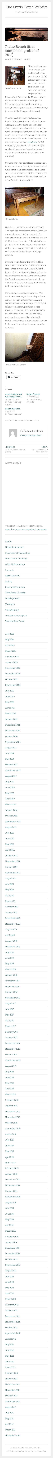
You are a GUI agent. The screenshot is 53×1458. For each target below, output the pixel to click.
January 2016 (11, 1105)
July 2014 (9, 1208)
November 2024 (12, 730)
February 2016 (11, 1100)
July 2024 (9, 753)
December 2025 (12, 668)
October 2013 (11, 1259)
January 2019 (11, 941)
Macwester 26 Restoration (17, 553)
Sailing (8, 581)
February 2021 (11, 906)
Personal (9, 570)
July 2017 (9, 1009)
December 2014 (12, 1179)
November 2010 (12, 1435)
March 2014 (10, 1231)
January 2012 (11, 1378)
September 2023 (12, 770)
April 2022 (10, 850)
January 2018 (11, 975)
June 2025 (10, 696)
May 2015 (9, 1151)
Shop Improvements (15, 587)
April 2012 (9, 1361)
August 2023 (11, 776)
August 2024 (11, 747)
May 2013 (9, 1287)
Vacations (10, 604)
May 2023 (9, 793)
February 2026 (12, 656)
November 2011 (12, 1390)
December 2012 (12, 1316)
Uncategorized (12, 598)
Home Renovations (14, 547)
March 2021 (10, 901)
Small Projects (33, 394)
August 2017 (10, 1003)
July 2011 (9, 1412)
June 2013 (9, 1282)
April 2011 (9, 1424)
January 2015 (11, 1174)
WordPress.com (38, 1451)
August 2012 (10, 1338)
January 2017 (11, 1037)
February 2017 (11, 1031)
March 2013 (10, 1299)
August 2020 (11, 929)
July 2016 (9, 1071)
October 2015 (11, 1122)
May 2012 (9, 1356)
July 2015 (9, 1139)
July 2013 (9, 1276)
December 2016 (12, 1043)
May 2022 (9, 844)
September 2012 (12, 1333)
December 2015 (12, 1111)
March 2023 (10, 804)
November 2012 (12, 1321)
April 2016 (10, 1088)
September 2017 (12, 997)
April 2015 (9, 1157)
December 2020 (12, 918)
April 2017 (9, 1020)
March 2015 (10, 1162)
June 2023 (10, 787)
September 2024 (12, 742)
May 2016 (9, 1083)
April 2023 (10, 798)
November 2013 (12, 1253)
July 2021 (9, 884)
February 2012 (11, 1373)
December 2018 (12, 946)
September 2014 (12, 1196)
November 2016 (12, 1049)
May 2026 (9, 639)
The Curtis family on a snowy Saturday (39, 449)
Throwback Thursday (15, 592)
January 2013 (11, 1310)
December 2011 (12, 1384)
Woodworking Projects (27, 420)
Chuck (27, 59)
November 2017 (12, 986)
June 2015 (9, 1145)
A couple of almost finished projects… (13, 395)
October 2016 (11, 1054)
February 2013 (11, 1304)
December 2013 (12, 1248)
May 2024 (9, 759)
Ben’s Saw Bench (12, 409)
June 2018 (10, 958)
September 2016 (12, 1060)
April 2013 (9, 1293)
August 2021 (10, 878)
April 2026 (10, 645)
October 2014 (11, 1191)
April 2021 (9, 895)
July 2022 (9, 832)
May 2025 (9, 702)
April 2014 (9, 1225)
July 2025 (9, 690)
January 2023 (11, 810)
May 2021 (9, 889)
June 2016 (10, 1077)
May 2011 (9, 1418)
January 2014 (11, 1242)
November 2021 (12, 861)
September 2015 (12, 1128)
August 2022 (11, 827)
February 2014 (11, 1236)
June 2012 (9, 1350)
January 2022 (11, 855)
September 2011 (12, 1401)
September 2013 (12, 1265)
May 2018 (9, 963)
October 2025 (11, 679)
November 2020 (12, 924)
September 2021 (12, 872)
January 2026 (11, 662)
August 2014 (10, 1202)
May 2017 (9, 1014)
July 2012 (9, 1344)
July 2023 (9, 781)
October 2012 (11, 1327)
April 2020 (10, 935)
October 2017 (11, 992)
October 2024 (11, 736)
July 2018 (9, 952)
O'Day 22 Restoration (15, 564)
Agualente (32, 142)
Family (8, 541)
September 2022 (12, 821)
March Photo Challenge (16, 558)
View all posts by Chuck (30, 435)
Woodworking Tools (14, 621)
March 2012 (10, 1367)
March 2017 (10, 1026)
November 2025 (12, 673)
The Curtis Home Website (27, 7)
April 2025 (10, 707)
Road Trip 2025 (12, 575)
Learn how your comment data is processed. (26, 529)
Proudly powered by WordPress (26, 1448)
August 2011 (10, 1407)
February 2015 (11, 1168)
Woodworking (12, 609)
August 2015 (10, 1134)
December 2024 (12, 724)
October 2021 (11, 867)
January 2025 (11, 719)
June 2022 (10, 838)
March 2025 (10, 713)
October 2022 (11, 815)
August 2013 (10, 1270)
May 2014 (9, 1219)
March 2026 (10, 651)
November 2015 (12, 1117)
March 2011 (10, 1429)
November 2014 (12, 1185)
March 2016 (10, 1094)
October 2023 (11, 764)
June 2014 (9, 1213)
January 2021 (11, 912)
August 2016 (10, 1066)
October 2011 (11, 1395)
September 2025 (12, 685)
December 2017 (12, 980)
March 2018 (10, 969)
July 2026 (9, 634)
